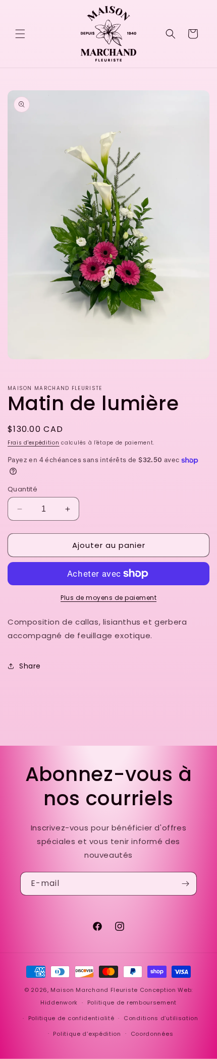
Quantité (22, 489)
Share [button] (30, 666)
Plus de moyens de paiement (108, 597)
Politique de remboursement (132, 1002)
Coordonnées (152, 1034)
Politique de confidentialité (71, 1018)
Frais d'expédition (34, 443)
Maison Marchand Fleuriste (94, 990)
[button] (20, 34)
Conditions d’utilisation (161, 1018)
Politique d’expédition (87, 1034)
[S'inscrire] (185, 884)
